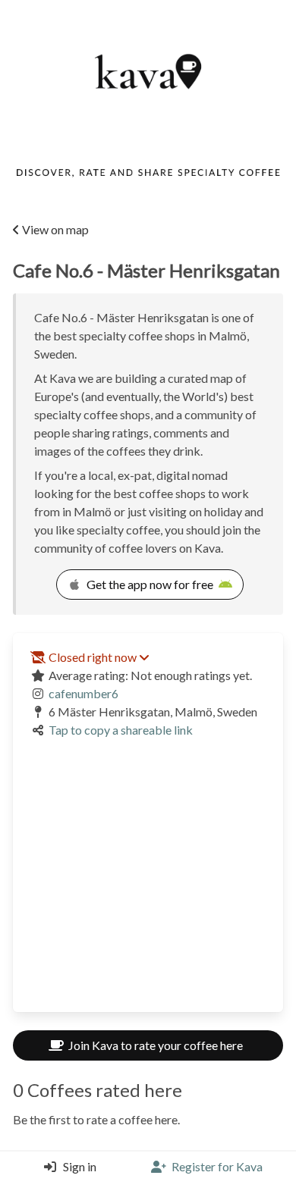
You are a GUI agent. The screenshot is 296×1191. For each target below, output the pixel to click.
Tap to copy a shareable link (121, 729)
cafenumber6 (83, 693)
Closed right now (93, 657)
